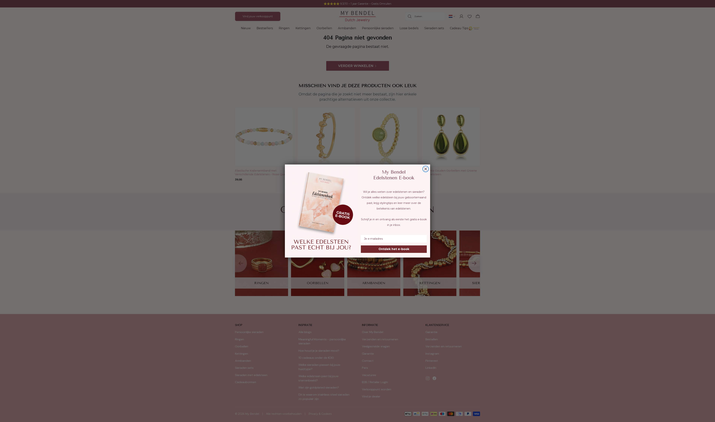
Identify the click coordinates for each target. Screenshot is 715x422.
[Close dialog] (426, 169)
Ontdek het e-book (394, 249)
